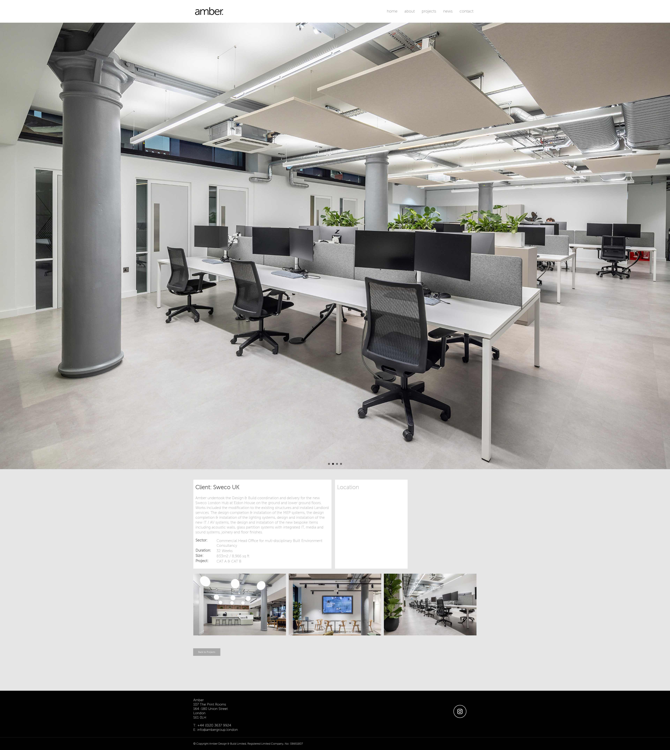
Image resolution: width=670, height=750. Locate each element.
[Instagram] (459, 711)
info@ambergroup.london (217, 730)
